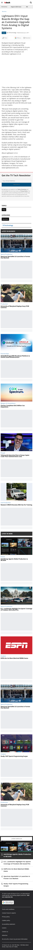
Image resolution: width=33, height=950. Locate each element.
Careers (4, 928)
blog (4, 210)
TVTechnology (12, 32)
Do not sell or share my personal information (15, 939)
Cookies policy (6, 920)
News (4, 33)
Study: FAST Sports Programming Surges (16, 885)
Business (4, 11)
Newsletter (28, 38)
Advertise (4, 935)
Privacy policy (6, 916)
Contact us (5, 931)
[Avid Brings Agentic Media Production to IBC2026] (16, 850)
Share (5, 38)
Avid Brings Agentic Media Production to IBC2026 (17, 855)
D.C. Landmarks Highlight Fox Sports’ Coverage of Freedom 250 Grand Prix (17, 863)
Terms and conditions (8, 909)
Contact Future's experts (9, 913)
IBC (27, 7)
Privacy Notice (24, 191)
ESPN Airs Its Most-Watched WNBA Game (16, 870)
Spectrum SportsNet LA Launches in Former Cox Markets (17, 877)
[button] (2, 2)
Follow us (19, 38)
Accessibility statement (8, 924)
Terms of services (22, 189)
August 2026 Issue (16, 7)
